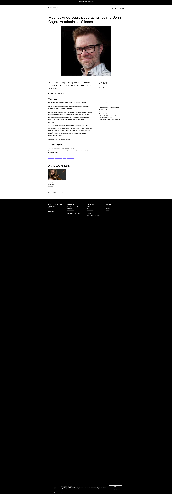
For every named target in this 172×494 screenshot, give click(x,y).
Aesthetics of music (70, 158)
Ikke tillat (115, 489)
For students (89, 208)
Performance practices (58, 158)
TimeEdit (88, 213)
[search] (121, 8)
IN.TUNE (88, 206)
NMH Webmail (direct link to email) (93, 215)
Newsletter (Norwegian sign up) (73, 213)
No (112, 8)
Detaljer (62, 492)
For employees (89, 210)
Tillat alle (115, 486)
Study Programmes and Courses (73, 206)
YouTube (107, 210)
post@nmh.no (51, 211)
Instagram (108, 208)
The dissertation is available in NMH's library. (80, 150)
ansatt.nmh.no (91, 1)
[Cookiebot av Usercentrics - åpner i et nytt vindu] (55, 492)
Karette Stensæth (107, 119)
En (115, 8)
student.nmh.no (90, 3)
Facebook (108, 206)
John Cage (64, 158)
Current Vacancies (71, 211)
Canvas (88, 211)
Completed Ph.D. (51, 158)
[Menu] (126, 8)
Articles (54, 166)
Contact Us (69, 208)
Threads (107, 211)
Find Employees (70, 210)
